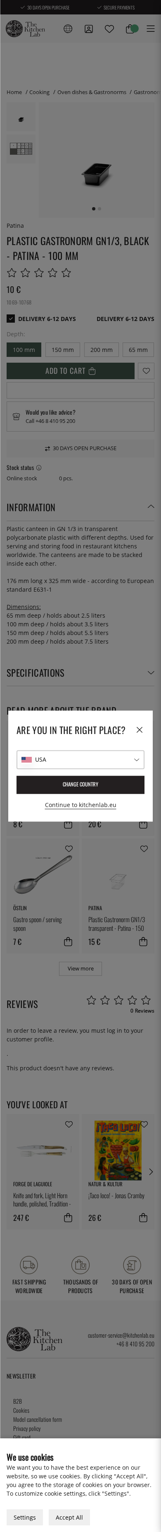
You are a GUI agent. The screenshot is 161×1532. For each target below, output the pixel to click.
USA (40, 759)
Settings (25, 1517)
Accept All (69, 1517)
